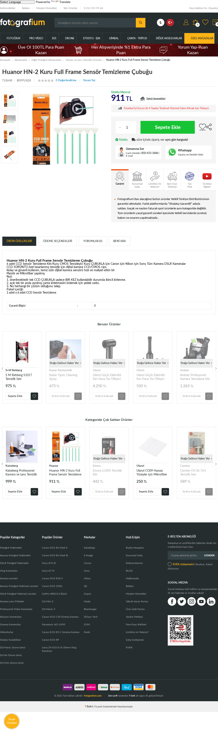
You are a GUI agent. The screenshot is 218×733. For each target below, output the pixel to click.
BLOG (129, 570)
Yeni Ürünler (70, 8)
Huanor (53, 466)
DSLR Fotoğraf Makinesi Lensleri (18, 593)
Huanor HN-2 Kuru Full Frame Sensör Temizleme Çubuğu (65, 472)
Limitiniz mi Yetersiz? (137, 632)
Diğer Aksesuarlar (169, 38)
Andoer (184, 370)
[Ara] (140, 23)
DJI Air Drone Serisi (11, 655)
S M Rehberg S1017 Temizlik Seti (19, 377)
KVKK (129, 647)
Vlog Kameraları (9, 570)
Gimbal (114, 38)
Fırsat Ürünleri (12, 721)
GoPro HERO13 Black (54, 593)
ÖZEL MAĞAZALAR (202, 38)
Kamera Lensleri (9, 578)
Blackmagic (90, 609)
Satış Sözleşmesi (135, 640)
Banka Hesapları (135, 547)
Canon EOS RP (50, 640)
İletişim (26, 8)
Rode (87, 632)
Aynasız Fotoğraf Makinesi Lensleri (19, 586)
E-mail (129, 156)
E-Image (88, 555)
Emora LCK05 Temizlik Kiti (107, 472)
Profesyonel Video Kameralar (16, 609)
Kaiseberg (12, 466)
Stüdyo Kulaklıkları (10, 640)
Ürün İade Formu (135, 609)
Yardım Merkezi (134, 617)
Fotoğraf (14, 38)
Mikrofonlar (6, 632)
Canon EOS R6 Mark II (54, 547)
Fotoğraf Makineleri (11, 547)
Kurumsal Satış (134, 555)
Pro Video (36, 38)
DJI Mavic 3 (48, 609)
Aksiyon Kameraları (11, 617)
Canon (87, 563)
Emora (97, 466)
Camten (185, 466)
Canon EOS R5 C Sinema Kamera (60, 632)
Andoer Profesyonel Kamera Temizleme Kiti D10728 (195, 377)
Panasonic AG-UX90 (53, 624)
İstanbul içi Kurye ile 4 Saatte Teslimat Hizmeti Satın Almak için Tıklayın (166, 108)
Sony (87, 570)
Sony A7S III (49, 563)
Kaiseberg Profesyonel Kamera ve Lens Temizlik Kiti (21, 472)
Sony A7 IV (48, 570)
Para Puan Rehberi (136, 624)
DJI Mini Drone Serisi (12, 663)
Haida (87, 601)
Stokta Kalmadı (61, 396)
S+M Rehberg (14, 370)
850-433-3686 (150, 153)
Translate (64, 2)
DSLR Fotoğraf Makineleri (14, 563)
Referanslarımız (134, 563)
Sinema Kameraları (10, 624)
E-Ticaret (97, 706)
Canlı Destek (133, 153)
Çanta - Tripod (137, 38)
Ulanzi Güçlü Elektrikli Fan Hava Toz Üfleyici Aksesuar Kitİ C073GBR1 (152, 377)
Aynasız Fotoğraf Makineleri (15, 555)
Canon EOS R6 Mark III (55, 555)
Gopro (87, 593)
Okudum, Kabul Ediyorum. (190, 566)
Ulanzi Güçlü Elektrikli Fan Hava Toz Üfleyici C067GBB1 (107, 377)
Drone (69, 38)
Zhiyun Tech (91, 617)
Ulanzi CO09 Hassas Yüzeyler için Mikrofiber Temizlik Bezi (151, 472)
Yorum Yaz (89, 80)
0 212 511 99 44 (93, 8)
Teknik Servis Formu (137, 601)
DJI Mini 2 (47, 601)
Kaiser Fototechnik (60, 370)
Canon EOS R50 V (52, 578)
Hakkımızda (132, 578)
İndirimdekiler (7, 8)
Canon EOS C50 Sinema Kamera (60, 617)
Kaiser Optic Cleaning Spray (63, 377)
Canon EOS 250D (52, 586)
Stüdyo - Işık (91, 38)
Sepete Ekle (168, 127)
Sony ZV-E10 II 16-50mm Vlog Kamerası (59, 649)
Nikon (87, 578)
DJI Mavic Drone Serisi (12, 647)
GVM (87, 624)
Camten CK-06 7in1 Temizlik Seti (193, 472)
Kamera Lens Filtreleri (12, 601)
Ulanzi (96, 370)
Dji (85, 586)
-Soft (88, 706)
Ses (54, 38)
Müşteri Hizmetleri (46, 8)
